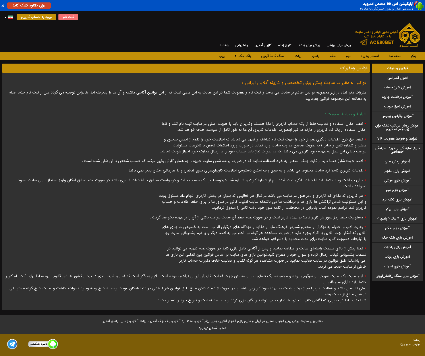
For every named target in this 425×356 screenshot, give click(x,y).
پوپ (222, 56)
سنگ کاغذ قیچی (272, 56)
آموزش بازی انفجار (397, 171)
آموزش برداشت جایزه (397, 97)
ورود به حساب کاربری (36, 17)
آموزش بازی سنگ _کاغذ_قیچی (397, 276)
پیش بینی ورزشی (339, 45)
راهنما (224, 45)
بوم (348, 56)
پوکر (413, 56)
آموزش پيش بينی (397, 161)
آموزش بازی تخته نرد (397, 199)
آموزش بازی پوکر (397, 209)
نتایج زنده (285, 45)
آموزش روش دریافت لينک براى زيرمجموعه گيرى (397, 127)
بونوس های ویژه (410, 344)
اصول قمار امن (397, 78)
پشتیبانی (241, 45)
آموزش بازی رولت (397, 256)
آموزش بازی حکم (397, 228)
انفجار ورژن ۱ (370, 56)
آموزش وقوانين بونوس (397, 116)
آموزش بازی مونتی (397, 180)
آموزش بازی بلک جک (397, 237)
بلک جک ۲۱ (243, 56)
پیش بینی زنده (309, 45)
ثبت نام (68, 17)
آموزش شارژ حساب (397, 87)
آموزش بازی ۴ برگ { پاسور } (397, 218)
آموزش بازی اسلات (397, 266)
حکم (333, 56)
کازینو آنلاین (263, 45)
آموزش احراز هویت (397, 106)
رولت (298, 56)
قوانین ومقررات (397, 68)
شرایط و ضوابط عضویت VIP (397, 138)
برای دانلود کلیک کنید (29, 5)
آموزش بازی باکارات (397, 247)
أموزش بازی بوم (397, 190)
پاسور (315, 56)
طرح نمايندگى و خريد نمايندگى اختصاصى (397, 150)
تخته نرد (395, 56)
